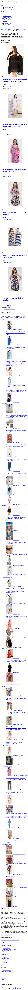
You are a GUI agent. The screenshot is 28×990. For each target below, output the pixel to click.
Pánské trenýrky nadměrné (11, 816)
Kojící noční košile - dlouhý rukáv (13, 361)
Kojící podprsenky (15, 726)
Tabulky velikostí (7, 19)
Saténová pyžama (17, 742)
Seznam (3, 307)
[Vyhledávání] (3, 11)
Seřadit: (2, 310)
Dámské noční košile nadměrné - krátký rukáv (16, 390)
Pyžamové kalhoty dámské (11, 473)
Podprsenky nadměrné (22, 816)
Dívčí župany (9, 684)
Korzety (16, 728)
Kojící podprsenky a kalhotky (19, 637)
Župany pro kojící (16, 628)
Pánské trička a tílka (10, 699)
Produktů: (3, 312)
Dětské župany (16, 681)
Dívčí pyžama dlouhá (10, 444)
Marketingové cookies (7, 928)
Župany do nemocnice (19, 661)
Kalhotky (22, 726)
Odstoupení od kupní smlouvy (9, 949)
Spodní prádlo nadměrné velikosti (20, 813)
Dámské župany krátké (21, 660)
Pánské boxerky (16, 698)
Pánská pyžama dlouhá (11, 430)
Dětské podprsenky (17, 712)
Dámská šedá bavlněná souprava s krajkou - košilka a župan (15, 125)
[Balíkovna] (3, 978)
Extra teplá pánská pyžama (11, 431)
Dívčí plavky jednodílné (21, 542)
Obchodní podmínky (7, 946)
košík (5, 24)
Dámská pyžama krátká (22, 415)
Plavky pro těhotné (17, 647)
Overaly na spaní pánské (11, 460)
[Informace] (1, 11)
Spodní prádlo (6, 686)
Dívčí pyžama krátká (10, 446)
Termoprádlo (15, 906)
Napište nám (6, 961)
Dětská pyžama (16, 442)
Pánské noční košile (17, 344)
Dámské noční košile (17, 329)
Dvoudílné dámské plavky (11, 517)
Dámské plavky (16, 515)
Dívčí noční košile (17, 375)
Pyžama (5, 403)
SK (3, 13)
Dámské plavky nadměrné (11, 841)
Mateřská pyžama (16, 614)
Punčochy (8, 876)
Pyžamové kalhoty (17, 471)
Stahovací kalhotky (10, 728)
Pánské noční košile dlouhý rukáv (13, 347)
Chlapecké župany (16, 684)
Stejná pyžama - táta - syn (18, 494)
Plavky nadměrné (16, 838)
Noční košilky (16, 402)
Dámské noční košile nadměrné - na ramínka (15, 391)
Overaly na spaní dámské (22, 459)
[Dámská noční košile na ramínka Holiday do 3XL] (15, 166)
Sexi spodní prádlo (13, 743)
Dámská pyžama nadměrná (12, 792)
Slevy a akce (6, 958)
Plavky (4, 505)
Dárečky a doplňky (7, 844)
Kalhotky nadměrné (10, 817)
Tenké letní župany (10, 661)
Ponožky (12, 876)
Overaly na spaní (16, 456)
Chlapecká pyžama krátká (20, 446)
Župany (5, 648)
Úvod (2, 29)
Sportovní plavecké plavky (18, 565)
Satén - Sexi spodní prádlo (18, 739)
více (12, 917)
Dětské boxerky (9, 712)
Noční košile (7, 29)
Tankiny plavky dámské (14, 518)
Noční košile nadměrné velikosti (20, 775)
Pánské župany (16, 672)
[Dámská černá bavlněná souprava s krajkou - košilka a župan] (15, 76)
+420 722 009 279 (9, 7)
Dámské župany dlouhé (11, 660)
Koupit (9, 88)
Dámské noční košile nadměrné (12, 778)
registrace (11, 23)
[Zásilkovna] (3, 976)
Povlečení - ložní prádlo (18, 896)
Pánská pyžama (16, 428)
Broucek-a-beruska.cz (16, 988)
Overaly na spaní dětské (11, 459)
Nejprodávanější (6, 959)
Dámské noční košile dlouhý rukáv (13, 331)
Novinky (5, 957)
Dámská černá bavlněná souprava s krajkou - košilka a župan (15, 80)
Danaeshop (3, 5)
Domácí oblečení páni (17, 764)
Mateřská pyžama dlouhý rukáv (13, 616)
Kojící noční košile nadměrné (19, 779)
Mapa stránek (6, 962)
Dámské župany (16, 658)
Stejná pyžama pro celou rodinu (19, 504)
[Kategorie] (2, 11)
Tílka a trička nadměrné (20, 817)
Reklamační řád (6, 948)
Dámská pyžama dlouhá (11, 415)
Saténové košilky (9, 742)
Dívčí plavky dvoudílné (11, 542)
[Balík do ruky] (4, 979)
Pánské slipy (23, 698)
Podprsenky (8, 726)
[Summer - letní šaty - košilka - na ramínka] (15, 295)
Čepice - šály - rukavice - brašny (20, 887)
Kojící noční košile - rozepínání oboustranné (15, 363)
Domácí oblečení (7, 745)
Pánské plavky (16, 530)
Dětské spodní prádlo (17, 710)
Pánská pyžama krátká (21, 430)
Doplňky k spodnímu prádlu (19, 854)
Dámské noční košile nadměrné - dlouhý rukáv (16, 389)
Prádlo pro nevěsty (22, 728)
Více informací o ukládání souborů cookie (10, 940)
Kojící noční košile (17, 359)
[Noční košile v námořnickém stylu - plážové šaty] (15, 252)
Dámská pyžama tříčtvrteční (12, 416)
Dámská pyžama (16, 412)
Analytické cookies (6, 922)
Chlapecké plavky (10, 543)
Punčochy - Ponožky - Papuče (19, 874)
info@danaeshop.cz (9, 9)
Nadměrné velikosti (7, 766)
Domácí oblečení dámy (18, 755)
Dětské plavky (16, 540)
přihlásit (6, 23)
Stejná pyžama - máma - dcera (19, 485)
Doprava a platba (7, 945)
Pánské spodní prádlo (17, 696)
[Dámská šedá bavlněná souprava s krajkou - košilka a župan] (15, 121)
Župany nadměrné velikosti (18, 804)
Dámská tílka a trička (10, 729)
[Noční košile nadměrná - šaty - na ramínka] (15, 209)
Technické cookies (6, 917)
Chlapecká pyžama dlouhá (21, 444)
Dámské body (18, 729)
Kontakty (5, 21)
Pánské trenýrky (9, 698)
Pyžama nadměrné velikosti (19, 789)
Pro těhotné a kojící (7, 577)
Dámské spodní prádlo (17, 724)
